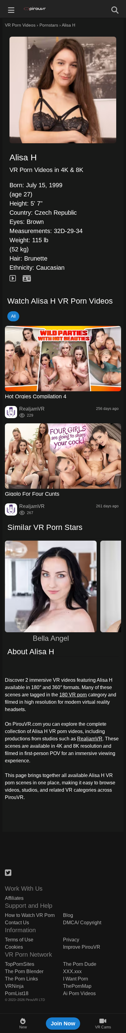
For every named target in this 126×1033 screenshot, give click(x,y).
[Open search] (115, 9)
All (13, 316)
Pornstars (48, 25)
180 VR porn (73, 694)
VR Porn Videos (20, 25)
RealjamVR (89, 738)
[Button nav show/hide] (11, 9)
